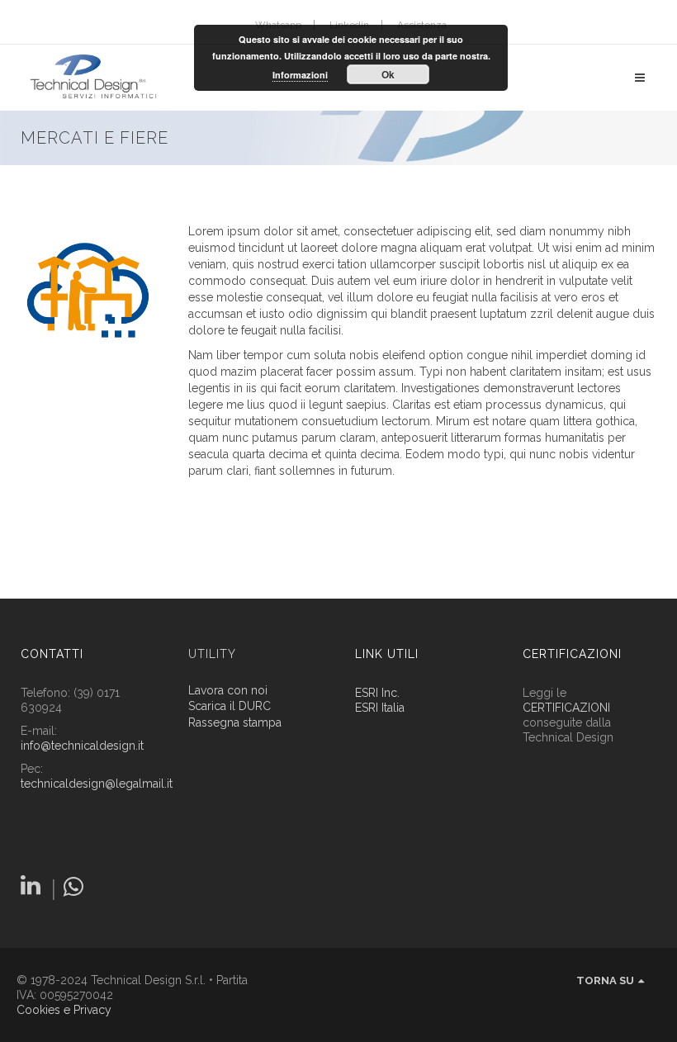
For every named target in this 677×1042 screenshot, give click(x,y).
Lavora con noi (227, 690)
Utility (212, 654)
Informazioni (300, 75)
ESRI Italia (380, 707)
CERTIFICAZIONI (566, 707)
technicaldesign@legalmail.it (97, 783)
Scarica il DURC (229, 706)
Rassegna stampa (235, 723)
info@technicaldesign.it (82, 745)
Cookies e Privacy (64, 1009)
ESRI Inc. (377, 692)
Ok (388, 74)
